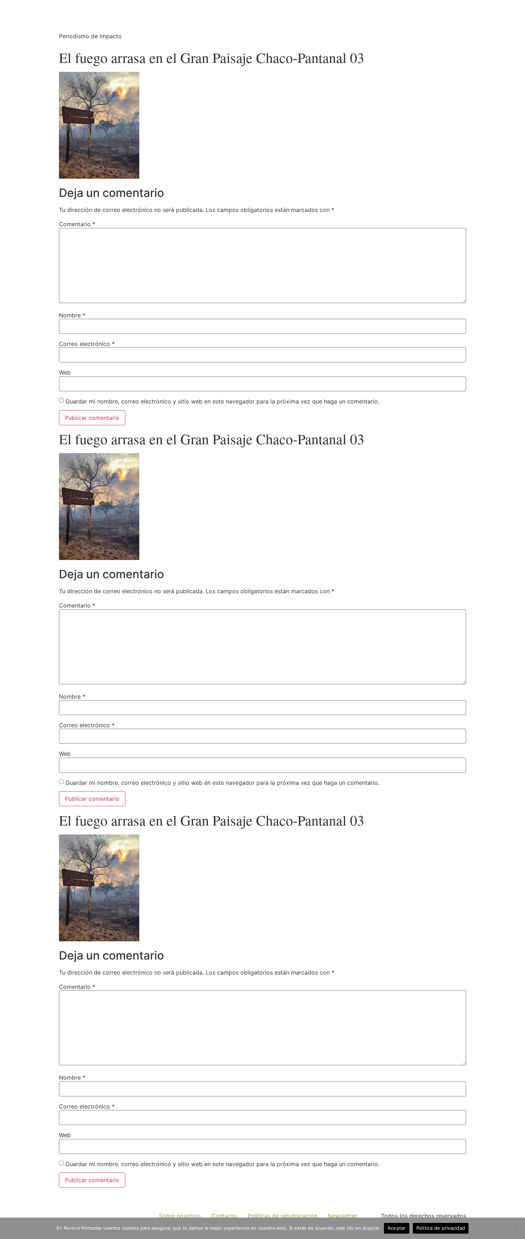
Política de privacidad (440, 1228)
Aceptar (397, 1228)
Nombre (72, 315)
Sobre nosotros (180, 1215)
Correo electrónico (87, 344)
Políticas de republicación (282, 1215)
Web (65, 372)
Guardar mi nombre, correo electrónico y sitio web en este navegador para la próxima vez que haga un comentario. (222, 401)
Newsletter (342, 1215)
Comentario (77, 224)
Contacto (224, 1215)
